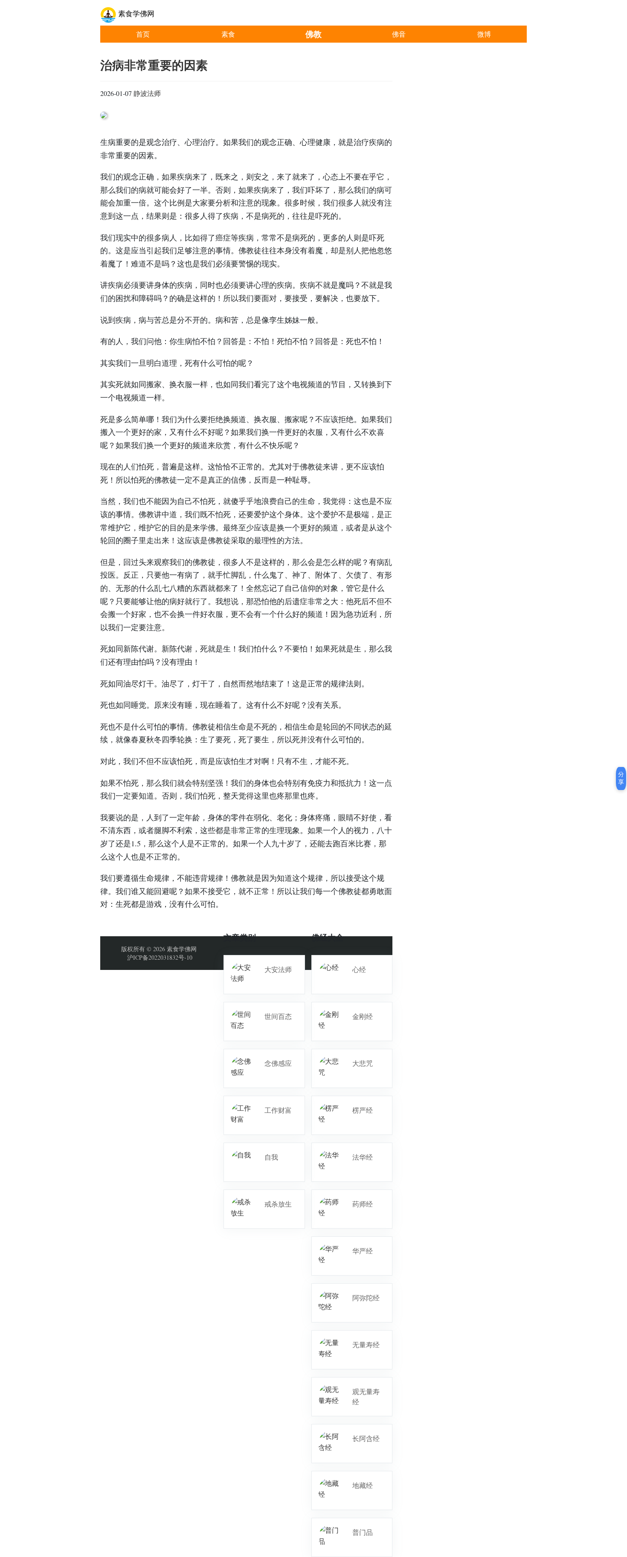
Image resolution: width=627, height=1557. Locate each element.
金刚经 (362, 1016)
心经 (359, 969)
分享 (621, 778)
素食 (228, 33)
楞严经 (362, 1110)
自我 (271, 1156)
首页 (143, 33)
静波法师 (147, 93)
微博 (484, 33)
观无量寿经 (366, 1396)
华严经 (362, 1250)
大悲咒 (362, 1063)
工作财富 (278, 1110)
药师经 (362, 1203)
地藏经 (362, 1485)
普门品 (362, 1532)
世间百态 (278, 1016)
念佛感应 (278, 1063)
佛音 (399, 33)
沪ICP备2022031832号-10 (159, 957)
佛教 (313, 34)
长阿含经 (366, 1438)
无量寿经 (366, 1344)
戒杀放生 (278, 1203)
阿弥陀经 (366, 1297)
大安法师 (278, 969)
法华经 (362, 1156)
